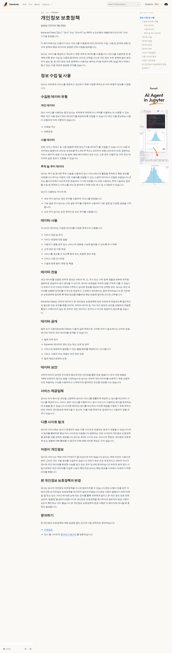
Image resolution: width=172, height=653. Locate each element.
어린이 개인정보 (149, 60)
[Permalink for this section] (73, 75)
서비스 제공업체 (149, 52)
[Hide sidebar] (30, 649)
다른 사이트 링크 (149, 56)
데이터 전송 (147, 41)
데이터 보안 (147, 48)
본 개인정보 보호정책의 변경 (154, 64)
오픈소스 (46, 4)
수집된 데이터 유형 (150, 21)
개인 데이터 (149, 25)
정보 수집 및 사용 (147, 17)
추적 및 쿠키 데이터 (152, 33)
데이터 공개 (147, 44)
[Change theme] (25, 649)
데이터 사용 (147, 37)
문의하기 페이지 (68, 534)
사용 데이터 (149, 29)
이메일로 (48, 529)
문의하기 (145, 68)
